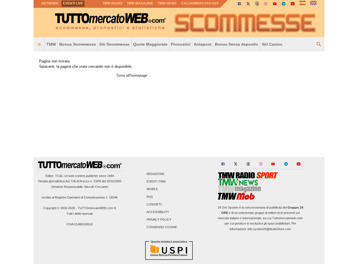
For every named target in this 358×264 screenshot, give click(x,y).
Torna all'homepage (131, 75)
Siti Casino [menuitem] (272, 44)
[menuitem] (39, 44)
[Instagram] (266, 3)
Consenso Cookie (162, 227)
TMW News (167, 3)
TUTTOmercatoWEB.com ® (97, 208)
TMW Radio (112, 3)
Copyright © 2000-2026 (59, 208)
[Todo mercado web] (302, 3)
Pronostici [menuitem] (180, 44)
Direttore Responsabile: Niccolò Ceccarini (79, 186)
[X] (248, 3)
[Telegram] (284, 3)
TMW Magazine (140, 3)
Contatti (154, 204)
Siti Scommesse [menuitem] (114, 44)
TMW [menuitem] (51, 44)
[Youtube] (275, 3)
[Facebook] (239, 3)
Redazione (155, 174)
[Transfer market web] (313, 3)
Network (50, 3)
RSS (150, 196)
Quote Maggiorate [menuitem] (150, 44)
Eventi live (73, 3)
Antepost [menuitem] (202, 44)
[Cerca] (319, 44)
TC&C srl (61, 175)
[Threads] (257, 3)
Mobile (152, 189)
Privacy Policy (159, 219)
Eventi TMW (156, 181)
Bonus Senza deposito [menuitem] (236, 44)
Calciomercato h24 (199, 3)
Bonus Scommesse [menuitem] (77, 44)
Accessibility (158, 212)
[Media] (292, 3)
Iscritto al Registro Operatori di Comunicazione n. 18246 (79, 197)
